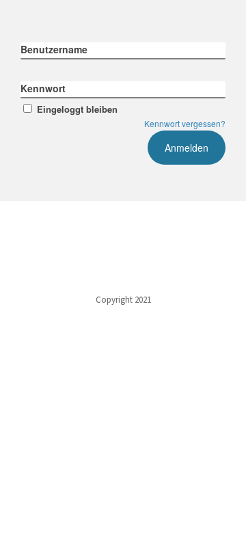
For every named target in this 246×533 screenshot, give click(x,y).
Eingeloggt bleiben (77, 108)
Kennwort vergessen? (185, 123)
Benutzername (53, 49)
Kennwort (43, 88)
